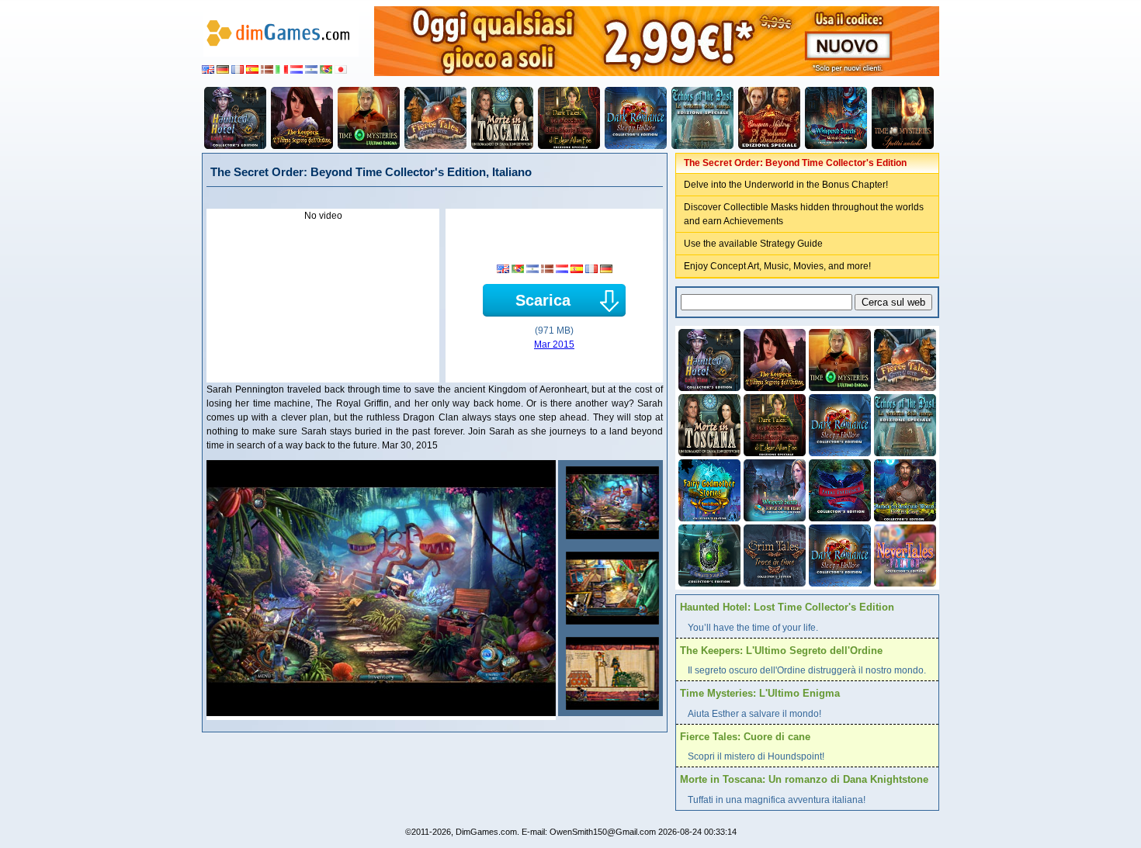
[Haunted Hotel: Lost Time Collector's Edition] (235, 118)
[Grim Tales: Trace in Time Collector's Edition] (773, 554)
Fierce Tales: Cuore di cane (745, 736)
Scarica (542, 300)
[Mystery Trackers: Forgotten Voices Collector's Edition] (707, 554)
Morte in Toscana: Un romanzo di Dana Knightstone (804, 779)
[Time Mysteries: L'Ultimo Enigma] (369, 118)
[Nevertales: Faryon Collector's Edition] (903, 554)
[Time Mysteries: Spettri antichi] (903, 118)
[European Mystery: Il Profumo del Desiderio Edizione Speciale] (769, 118)
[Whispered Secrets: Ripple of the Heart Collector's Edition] (773, 488)
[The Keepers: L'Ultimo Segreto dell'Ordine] (302, 118)
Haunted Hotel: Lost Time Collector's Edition (787, 607)
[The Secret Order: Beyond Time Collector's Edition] (610, 502)
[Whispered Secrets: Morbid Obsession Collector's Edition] (836, 118)
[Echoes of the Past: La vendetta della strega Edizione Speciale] (702, 118)
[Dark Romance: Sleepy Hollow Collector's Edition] (636, 118)
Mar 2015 (554, 344)
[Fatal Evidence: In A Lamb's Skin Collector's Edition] (838, 488)
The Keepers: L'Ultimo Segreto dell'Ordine (781, 650)
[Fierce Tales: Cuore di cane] (435, 118)
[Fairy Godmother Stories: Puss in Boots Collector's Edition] (707, 488)
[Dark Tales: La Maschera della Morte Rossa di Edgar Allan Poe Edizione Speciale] (569, 118)
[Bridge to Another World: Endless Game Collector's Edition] (903, 488)
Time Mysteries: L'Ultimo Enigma (760, 693)
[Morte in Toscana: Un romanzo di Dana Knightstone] (502, 118)
